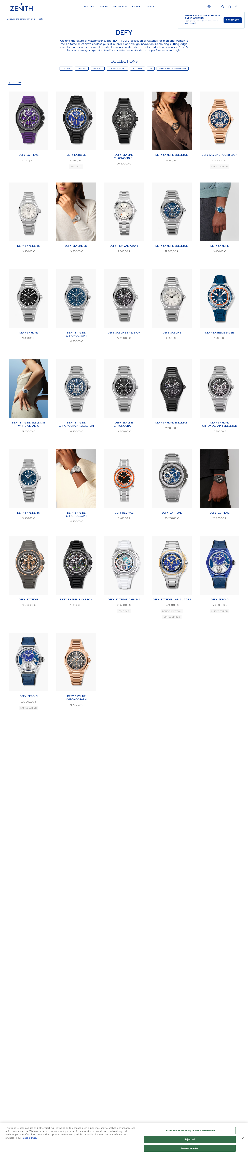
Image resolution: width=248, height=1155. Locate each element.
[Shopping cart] (229, 6)
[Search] (222, 7)
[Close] (242, 1138)
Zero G (66, 68)
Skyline (82, 68)
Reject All (190, 1139)
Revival (97, 68)
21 (151, 68)
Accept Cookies (190, 1148)
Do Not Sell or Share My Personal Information (190, 1130)
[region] (124, 1139)
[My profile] (236, 6)
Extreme (137, 68)
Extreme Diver (117, 68)
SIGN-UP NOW (232, 20)
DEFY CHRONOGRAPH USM (172, 68)
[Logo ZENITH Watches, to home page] (21, 7)
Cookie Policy (30, 1137)
